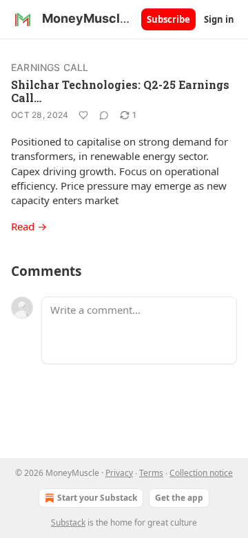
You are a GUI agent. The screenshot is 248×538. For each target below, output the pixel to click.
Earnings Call (50, 67)
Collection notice (201, 473)
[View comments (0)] (104, 115)
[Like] (83, 115)
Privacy (119, 473)
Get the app (179, 498)
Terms (151, 473)
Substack (68, 522)
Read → (29, 226)
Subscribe (168, 19)
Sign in (219, 19)
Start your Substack (97, 498)
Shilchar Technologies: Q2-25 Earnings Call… (120, 91)
